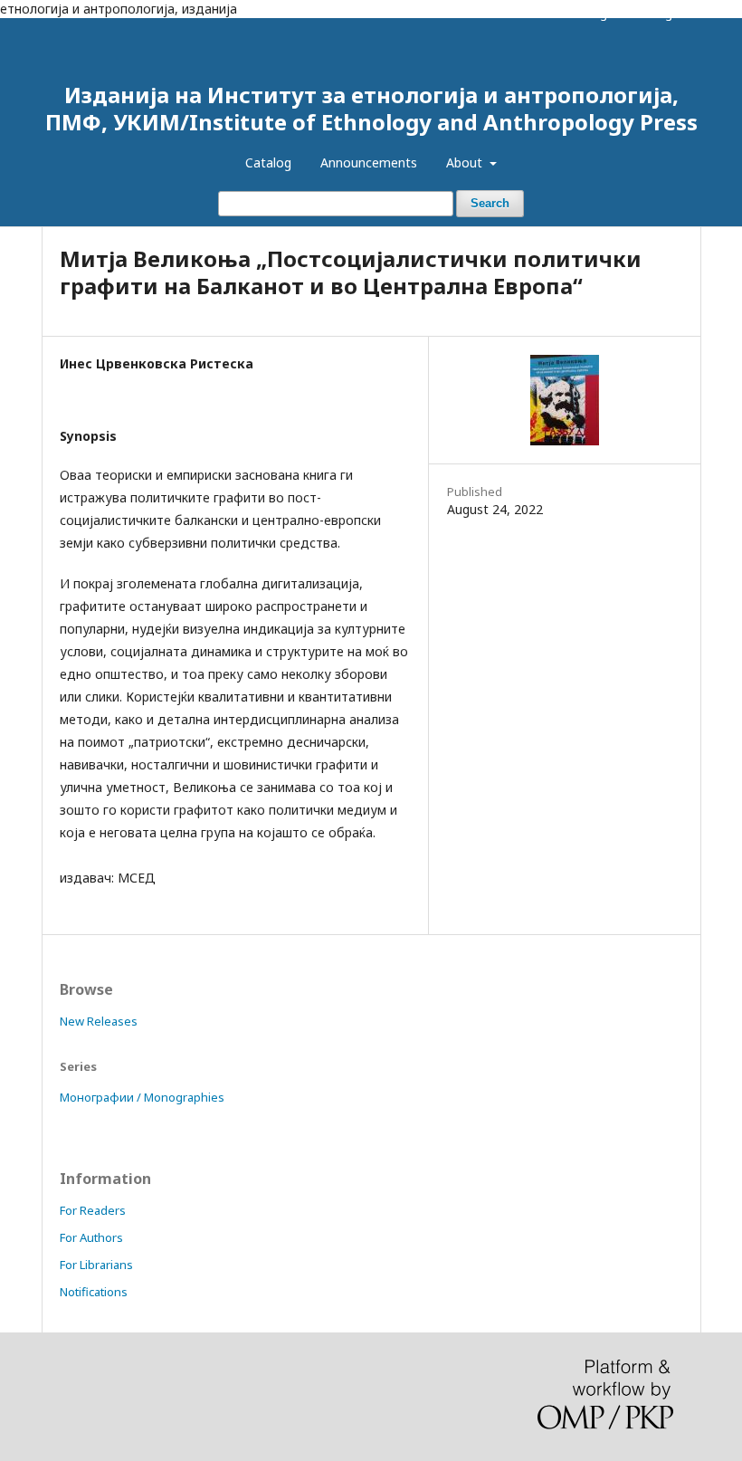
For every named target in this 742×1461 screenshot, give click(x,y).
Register (608, 13)
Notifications (94, 1292)
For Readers (93, 1210)
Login (667, 13)
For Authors (91, 1237)
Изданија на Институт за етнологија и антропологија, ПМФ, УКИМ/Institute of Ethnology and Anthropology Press (371, 108)
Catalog (268, 162)
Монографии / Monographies (142, 1097)
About (466, 162)
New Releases (99, 1021)
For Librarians (96, 1264)
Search (490, 203)
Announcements (368, 162)
